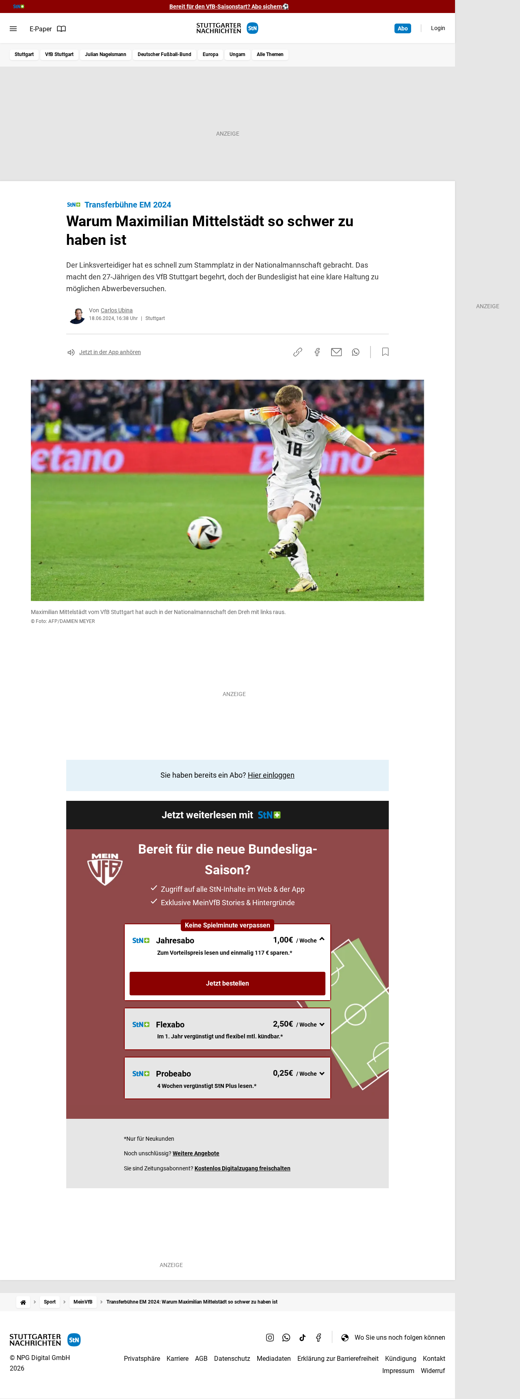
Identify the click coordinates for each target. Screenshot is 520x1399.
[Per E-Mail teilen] (336, 352)
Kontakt (434, 1358)
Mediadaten (274, 1358)
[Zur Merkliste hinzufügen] (383, 352)
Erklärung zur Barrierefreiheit (338, 1358)
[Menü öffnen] (13, 29)
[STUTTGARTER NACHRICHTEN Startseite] (227, 28)
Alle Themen (270, 54)
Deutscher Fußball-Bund (164, 54)
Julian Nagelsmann (105, 54)
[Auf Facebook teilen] (317, 352)
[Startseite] (23, 1302)
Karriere (177, 1358)
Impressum (398, 1371)
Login (438, 28)
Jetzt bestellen (227, 983)
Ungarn (237, 54)
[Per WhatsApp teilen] (356, 352)
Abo (403, 28)
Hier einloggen (271, 775)
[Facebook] (318, 1337)
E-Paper (41, 29)
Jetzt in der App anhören (110, 352)
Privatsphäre (142, 1358)
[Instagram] (270, 1337)
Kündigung (400, 1358)
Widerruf (433, 1371)
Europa (210, 54)
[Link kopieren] (298, 352)
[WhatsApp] (286, 1337)
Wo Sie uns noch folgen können (400, 1337)
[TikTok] (302, 1337)
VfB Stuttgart (59, 54)
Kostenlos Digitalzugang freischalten (242, 1168)
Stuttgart (24, 54)
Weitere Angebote (196, 1153)
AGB (201, 1358)
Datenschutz (232, 1358)
